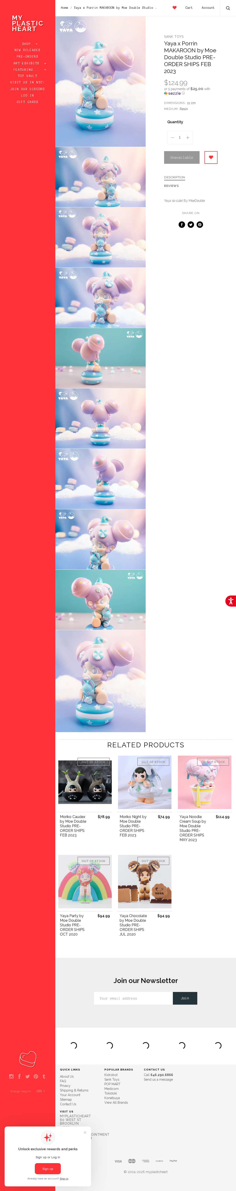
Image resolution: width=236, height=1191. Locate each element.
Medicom (111, 1089)
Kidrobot (111, 1075)
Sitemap (66, 1099)
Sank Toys (174, 36)
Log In (27, 95)
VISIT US (67, 1111)
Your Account (70, 1095)
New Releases (28, 50)
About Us (67, 1076)
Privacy (65, 1086)
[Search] (228, 8)
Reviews (171, 186)
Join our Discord (27, 89)
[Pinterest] (36, 1077)
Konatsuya (112, 1098)
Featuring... (28, 69)
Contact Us (68, 1104)
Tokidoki (110, 1093)
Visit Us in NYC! (27, 82)
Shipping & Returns (74, 1090)
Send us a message (158, 1079)
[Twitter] (27, 1077)
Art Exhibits (28, 63)
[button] (191, 91)
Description (174, 177)
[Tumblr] (44, 1077)
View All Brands (116, 1102)
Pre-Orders (27, 56)
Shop (27, 44)
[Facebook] (19, 1077)
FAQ (63, 1081)
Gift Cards (27, 102)
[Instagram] (11, 1077)
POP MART (112, 1084)
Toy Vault (28, 76)
